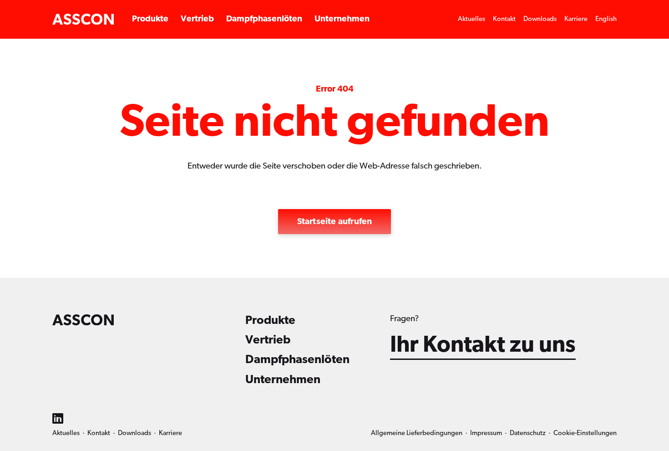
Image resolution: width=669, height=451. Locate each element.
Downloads (540, 18)
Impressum (486, 433)
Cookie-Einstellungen (585, 433)
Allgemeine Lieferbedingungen (416, 433)
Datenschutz (528, 433)
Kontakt (504, 18)
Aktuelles (471, 18)
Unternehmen (342, 19)
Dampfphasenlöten (264, 19)
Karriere (576, 18)
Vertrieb (197, 19)
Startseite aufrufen (334, 221)
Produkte (150, 19)
